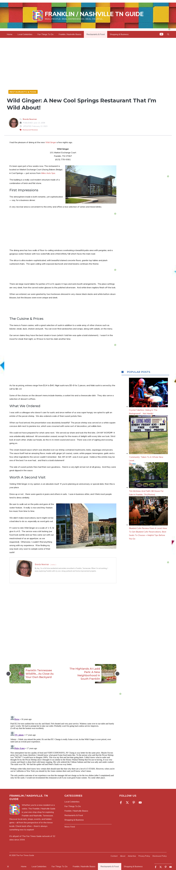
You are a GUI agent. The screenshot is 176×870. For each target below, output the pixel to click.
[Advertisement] (62, 618)
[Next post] (117, 674)
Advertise (132, 856)
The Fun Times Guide (31, 836)
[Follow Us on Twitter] (127, 802)
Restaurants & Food (95, 34)
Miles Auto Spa (48, 173)
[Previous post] (8, 674)
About (122, 856)
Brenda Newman (30, 119)
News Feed (69, 826)
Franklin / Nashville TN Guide (94, 14)
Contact (114, 856)
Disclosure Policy (160, 856)
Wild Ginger (50, 142)
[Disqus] (62, 747)
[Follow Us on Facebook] (121, 802)
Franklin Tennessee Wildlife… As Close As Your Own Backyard (40, 674)
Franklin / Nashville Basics (70, 34)
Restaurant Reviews (30, 130)
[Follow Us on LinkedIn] (133, 802)
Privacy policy (144, 856)
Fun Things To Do (45, 34)
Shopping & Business (119, 34)
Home (9, 34)
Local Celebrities (25, 34)
